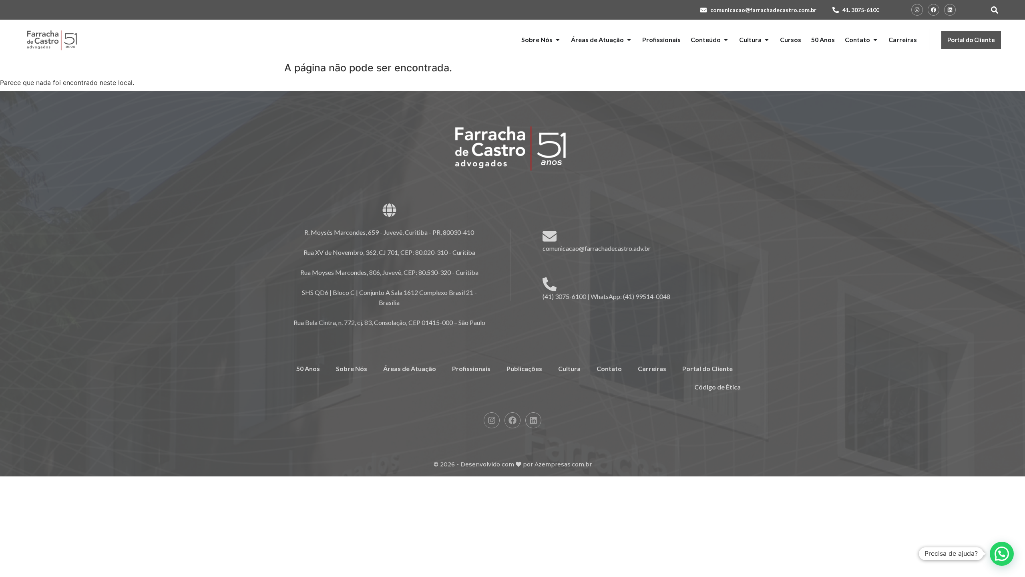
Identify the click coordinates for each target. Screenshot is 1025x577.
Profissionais (471, 368)
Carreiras (652, 368)
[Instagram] (917, 10)
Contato (609, 368)
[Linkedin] (950, 10)
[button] (994, 9)
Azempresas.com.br (563, 464)
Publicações (524, 368)
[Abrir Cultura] (767, 39)
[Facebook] (933, 10)
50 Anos (308, 368)
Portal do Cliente (707, 368)
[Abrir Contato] (875, 39)
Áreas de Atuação (409, 368)
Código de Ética (717, 387)
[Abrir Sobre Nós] (558, 39)
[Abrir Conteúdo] (726, 39)
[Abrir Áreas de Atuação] (629, 39)
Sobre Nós (351, 368)
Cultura (569, 368)
